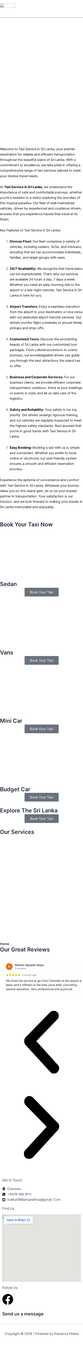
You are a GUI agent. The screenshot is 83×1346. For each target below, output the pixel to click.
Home (4, 944)
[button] (41, 1043)
